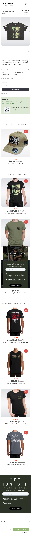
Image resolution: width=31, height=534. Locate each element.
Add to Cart (20, 529)
